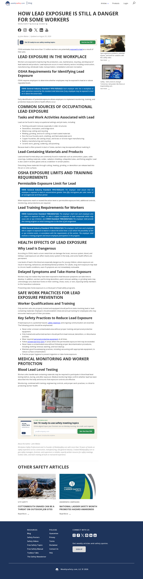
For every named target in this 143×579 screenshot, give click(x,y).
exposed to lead (76, 49)
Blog (34, 24)
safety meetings (54, 323)
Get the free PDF (87, 42)
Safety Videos (33, 541)
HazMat (42, 24)
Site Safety (23, 502)
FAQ (51, 553)
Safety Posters (33, 537)
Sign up (79, 549)
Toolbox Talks (33, 553)
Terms (52, 541)
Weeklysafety (24, 24)
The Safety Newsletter (36, 557)
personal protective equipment (46, 339)
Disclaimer (53, 545)
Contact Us (53, 549)
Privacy (52, 537)
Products (115, 3)
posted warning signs (36, 342)
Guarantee (53, 533)
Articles (104, 3)
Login (126, 3)
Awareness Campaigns (69, 502)
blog (30, 3)
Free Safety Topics (35, 545)
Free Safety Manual (35, 549)
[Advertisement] (112, 157)
